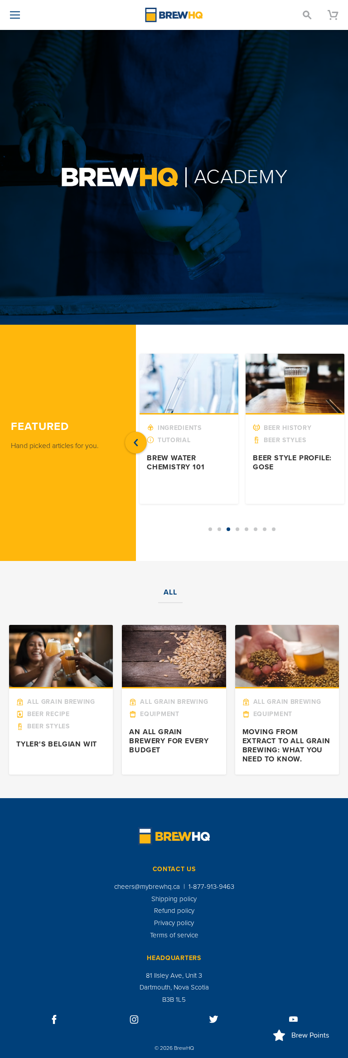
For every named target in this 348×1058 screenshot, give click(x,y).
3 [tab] (228, 529)
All (170, 592)
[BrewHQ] (174, 15)
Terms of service (174, 935)
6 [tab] (255, 529)
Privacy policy (174, 923)
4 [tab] (237, 529)
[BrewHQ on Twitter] (213, 1019)
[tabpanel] (189, 429)
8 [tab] (273, 529)
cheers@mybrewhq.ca (147, 886)
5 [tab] (246, 529)
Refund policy (174, 911)
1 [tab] (210, 529)
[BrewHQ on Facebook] (54, 1019)
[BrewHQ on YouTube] (293, 1019)
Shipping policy (174, 899)
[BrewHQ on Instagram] (134, 1019)
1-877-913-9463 (211, 886)
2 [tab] (219, 529)
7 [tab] (264, 529)
